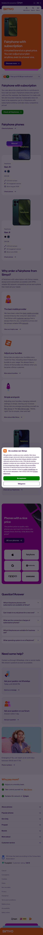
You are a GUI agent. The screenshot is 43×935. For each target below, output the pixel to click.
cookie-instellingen (29, 469)
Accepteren (21, 478)
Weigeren (21, 484)
